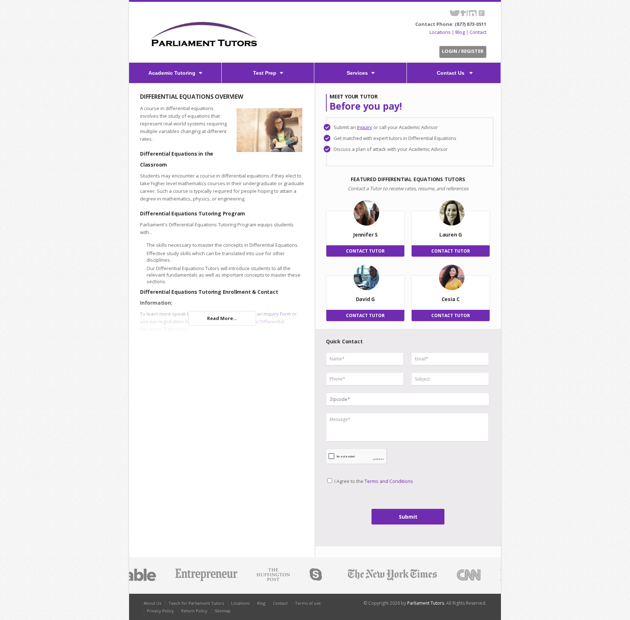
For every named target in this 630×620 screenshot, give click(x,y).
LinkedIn (472, 13)
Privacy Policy (160, 610)
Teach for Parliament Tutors (196, 603)
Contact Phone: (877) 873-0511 (450, 24)
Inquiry (364, 127)
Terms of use (308, 603)
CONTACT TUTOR (365, 251)
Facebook (463, 13)
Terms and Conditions (389, 481)
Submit (408, 516)
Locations (440, 32)
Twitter (455, 13)
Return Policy (194, 610)
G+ (481, 13)
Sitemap (223, 610)
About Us (152, 603)
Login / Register (462, 51)
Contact (478, 32)
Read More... (222, 318)
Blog (460, 32)
